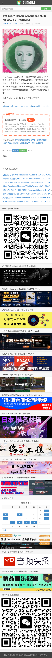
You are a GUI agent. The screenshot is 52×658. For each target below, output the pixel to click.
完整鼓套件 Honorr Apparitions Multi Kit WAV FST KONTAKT (24, 17)
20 (20, 522)
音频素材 (23, 150)
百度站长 (34, 655)
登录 (31, 119)
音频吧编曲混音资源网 (26, 2)
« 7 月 (4, 530)
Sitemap (27, 655)
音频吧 (15, 23)
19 (13, 522)
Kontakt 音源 (7, 23)
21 (27, 522)
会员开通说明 (42, 655)
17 (46, 519)
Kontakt (15, 150)
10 (46, 515)
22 (34, 522)
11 (5, 519)
